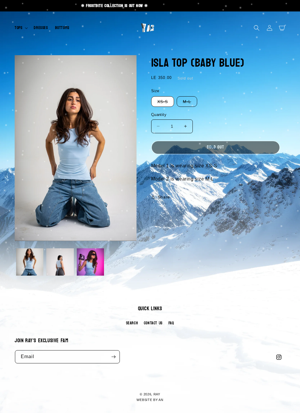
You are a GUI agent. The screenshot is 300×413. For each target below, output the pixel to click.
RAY (157, 394)
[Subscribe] (113, 357)
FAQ (171, 323)
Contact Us (153, 323)
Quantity (158, 114)
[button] (20, 28)
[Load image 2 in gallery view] (60, 262)
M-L (190, 103)
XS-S (165, 103)
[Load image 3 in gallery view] (90, 262)
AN (160, 400)
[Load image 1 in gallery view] (29, 262)
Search (132, 323)
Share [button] (164, 197)
